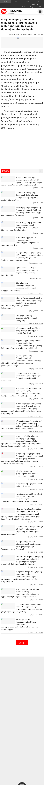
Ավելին (22, 642)
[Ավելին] (41, 171)
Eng (27, 1)
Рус (16, 1)
